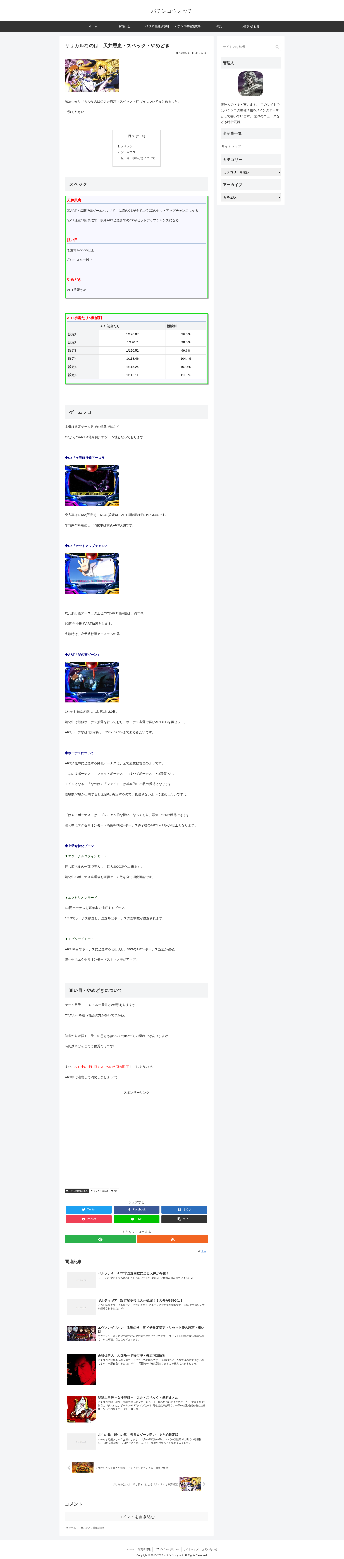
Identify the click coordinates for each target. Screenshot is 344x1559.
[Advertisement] (136, 1139)
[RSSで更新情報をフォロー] (172, 1239)
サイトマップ (231, 146)
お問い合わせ (209, 1549)
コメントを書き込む (136, 1517)
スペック (126, 146)
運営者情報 (144, 1549)
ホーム (130, 1549)
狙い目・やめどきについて (138, 158)
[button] (277, 47)
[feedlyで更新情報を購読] (100, 1239)
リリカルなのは (100, 1190)
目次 (131, 136)
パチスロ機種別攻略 (78, 1190)
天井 (115, 1190)
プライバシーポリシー (167, 1549)
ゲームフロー (129, 152)
